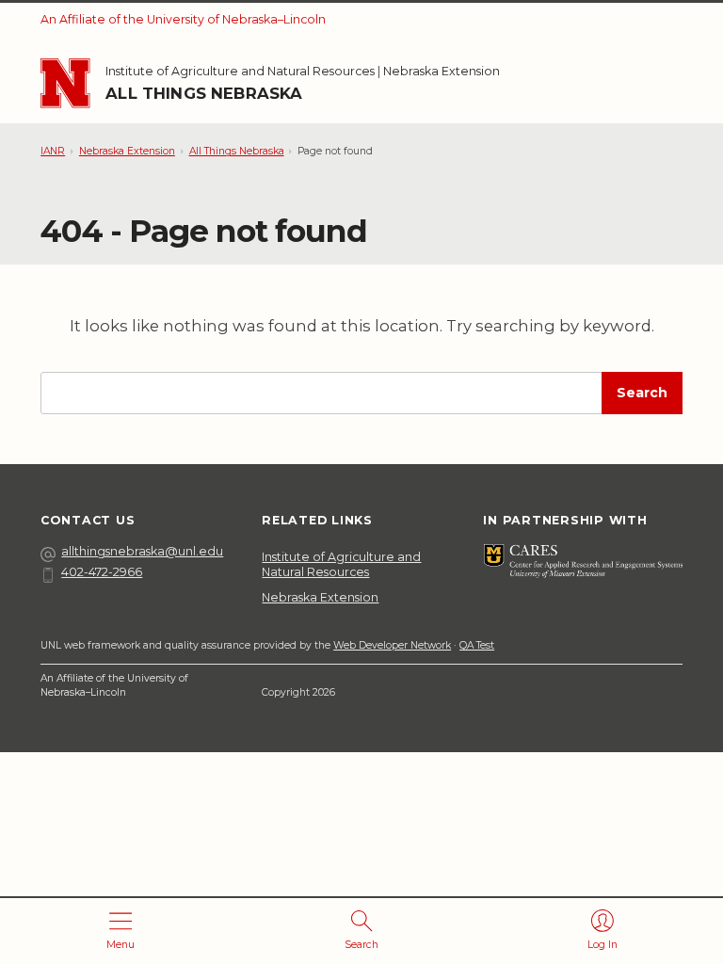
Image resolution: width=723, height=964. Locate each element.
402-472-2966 (101, 572)
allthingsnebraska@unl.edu (142, 551)
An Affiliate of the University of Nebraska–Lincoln (183, 19)
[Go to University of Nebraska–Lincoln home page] (64, 82)
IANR (52, 151)
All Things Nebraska (203, 93)
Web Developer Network (392, 645)
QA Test (476, 645)
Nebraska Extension (441, 71)
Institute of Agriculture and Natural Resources (240, 71)
